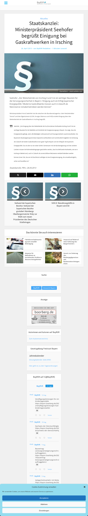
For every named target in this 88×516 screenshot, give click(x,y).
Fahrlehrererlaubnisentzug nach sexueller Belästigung (33, 242)
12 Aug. (44, 395)
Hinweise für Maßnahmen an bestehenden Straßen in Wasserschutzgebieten (33, 256)
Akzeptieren (44, 498)
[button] (84, 487)
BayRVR (37, 395)
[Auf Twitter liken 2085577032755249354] (45, 469)
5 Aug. (44, 476)
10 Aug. (44, 422)
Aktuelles (44, 18)
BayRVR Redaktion (44, 48)
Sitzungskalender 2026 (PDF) (40, 360)
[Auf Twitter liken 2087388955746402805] (45, 415)
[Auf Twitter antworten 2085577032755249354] (36, 469)
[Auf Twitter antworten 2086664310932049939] (36, 437)
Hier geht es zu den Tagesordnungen (43, 366)
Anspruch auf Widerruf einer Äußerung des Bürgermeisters (71, 242)
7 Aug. (44, 445)
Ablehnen (44, 504)
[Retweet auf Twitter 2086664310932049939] (40, 437)
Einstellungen (44, 511)
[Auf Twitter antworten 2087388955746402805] (36, 415)
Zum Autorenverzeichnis (38, 339)
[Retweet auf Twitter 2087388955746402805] (40, 415)
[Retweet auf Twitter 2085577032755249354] (40, 469)
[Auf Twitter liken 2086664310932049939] (45, 437)
